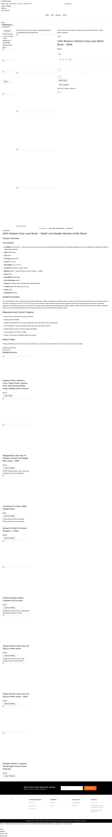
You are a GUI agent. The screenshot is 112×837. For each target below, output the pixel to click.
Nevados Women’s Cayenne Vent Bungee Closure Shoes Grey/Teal (15, 766)
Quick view (5, 377)
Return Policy (32, 808)
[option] (8, 40)
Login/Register (76, 802)
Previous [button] (7, 31)
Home (59, 30)
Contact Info (94, 802)
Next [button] (5, 81)
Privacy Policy (32, 805)
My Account (75, 805)
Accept (3, 826)
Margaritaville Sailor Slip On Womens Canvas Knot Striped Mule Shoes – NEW (15, 458)
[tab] (43, 228)
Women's (64, 30)
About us (31, 802)
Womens (52, 802)
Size (59, 54)
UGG (58, 36)
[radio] (60, 59)
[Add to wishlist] (9, 377)
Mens (51, 805)
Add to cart (63, 80)
